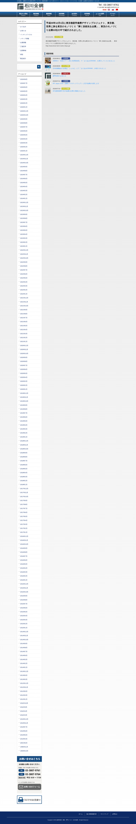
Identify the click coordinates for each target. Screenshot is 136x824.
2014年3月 (23, 659)
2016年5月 (23, 564)
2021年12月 (24, 298)
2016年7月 (23, 556)
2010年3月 (23, 739)
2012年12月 (24, 683)
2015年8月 (23, 600)
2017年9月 (23, 500)
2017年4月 (23, 520)
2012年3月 (23, 695)
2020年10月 (24, 353)
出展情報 (65, 58)
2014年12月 (24, 631)
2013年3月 (23, 679)
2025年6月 (23, 131)
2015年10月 (24, 592)
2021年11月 (24, 302)
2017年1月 (23, 532)
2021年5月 (23, 325)
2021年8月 (23, 314)
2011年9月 (23, 707)
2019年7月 (23, 413)
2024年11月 (24, 159)
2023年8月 (23, 218)
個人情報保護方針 (91, 814)
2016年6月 (23, 560)
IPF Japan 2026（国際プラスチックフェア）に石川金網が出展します (76, 83)
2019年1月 (23, 437)
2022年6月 (23, 274)
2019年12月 (24, 393)
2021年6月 (23, 321)
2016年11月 (24, 540)
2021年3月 (23, 333)
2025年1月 (23, 151)
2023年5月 (23, 230)
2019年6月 (23, 417)
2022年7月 (23, 270)
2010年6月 (23, 731)
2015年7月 (23, 604)
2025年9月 (23, 119)
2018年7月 (23, 461)
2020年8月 (23, 361)
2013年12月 (24, 671)
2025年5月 (23, 135)
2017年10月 (24, 496)
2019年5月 (23, 421)
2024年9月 (23, 166)
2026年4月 (23, 95)
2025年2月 (23, 147)
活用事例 (23, 50)
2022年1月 (23, 294)
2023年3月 (23, 238)
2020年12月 (24, 345)
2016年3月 (23, 572)
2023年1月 (23, 246)
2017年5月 (23, 516)
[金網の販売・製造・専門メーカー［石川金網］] (30, 9)
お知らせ (65, 73)
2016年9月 (23, 548)
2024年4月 (23, 186)
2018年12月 (24, 441)
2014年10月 (24, 639)
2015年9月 (23, 596)
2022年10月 (24, 258)
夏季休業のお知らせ (59, 76)
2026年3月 (23, 99)
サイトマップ (104, 814)
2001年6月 (23, 743)
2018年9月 (23, 453)
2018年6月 (23, 465)
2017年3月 (23, 524)
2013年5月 (23, 675)
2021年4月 (23, 329)
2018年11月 (24, 445)
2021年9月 (23, 310)
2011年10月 (24, 703)
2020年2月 (23, 385)
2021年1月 (23, 341)
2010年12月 (24, 719)
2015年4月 (23, 616)
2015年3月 (23, 620)
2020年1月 (23, 389)
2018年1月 (23, 484)
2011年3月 (23, 715)
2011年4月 (23, 711)
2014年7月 (23, 651)
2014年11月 (24, 635)
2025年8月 (23, 123)
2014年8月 (23, 647)
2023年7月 (23, 222)
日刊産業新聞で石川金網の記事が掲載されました (69, 91)
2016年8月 (23, 552)
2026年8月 (23, 79)
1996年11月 (24, 747)
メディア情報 (58, 37)
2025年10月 (24, 115)
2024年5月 (23, 182)
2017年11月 (24, 492)
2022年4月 (23, 282)
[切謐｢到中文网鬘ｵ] (117, 9)
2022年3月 (23, 286)
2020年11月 (24, 349)
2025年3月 (23, 143)
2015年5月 (23, 612)
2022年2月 (23, 290)
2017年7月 (23, 508)
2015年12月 (24, 584)
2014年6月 (23, 655)
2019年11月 (24, 397)
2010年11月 (24, 723)
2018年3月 (23, 477)
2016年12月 (24, 536)
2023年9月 (23, 214)
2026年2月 (23, 103)
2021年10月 (24, 306)
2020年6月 (23, 369)
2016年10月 (24, 544)
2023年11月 (24, 206)
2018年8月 (23, 457)
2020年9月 (23, 357)
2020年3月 (23, 381)
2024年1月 (23, 198)
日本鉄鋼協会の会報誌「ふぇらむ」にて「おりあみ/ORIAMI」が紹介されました (79, 68)
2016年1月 (23, 580)
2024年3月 (23, 190)
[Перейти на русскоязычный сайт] (113, 9)
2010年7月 (23, 727)
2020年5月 (23, 373)
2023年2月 (23, 242)
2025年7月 (23, 127)
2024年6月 (23, 178)
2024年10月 (24, 163)
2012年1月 (23, 699)
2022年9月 (23, 262)
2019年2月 (23, 433)
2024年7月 (23, 174)
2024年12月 (24, 155)
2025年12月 (24, 111)
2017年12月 (24, 488)
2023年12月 (24, 202)
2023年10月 (24, 210)
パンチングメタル (26, 34)
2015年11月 (24, 588)
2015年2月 (23, 624)
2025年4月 (23, 139)
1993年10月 (24, 751)
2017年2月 (23, 528)
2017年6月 (23, 512)
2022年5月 (23, 278)
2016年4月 (23, 568)
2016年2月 (23, 576)
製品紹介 (23, 58)
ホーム (81, 814)
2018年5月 (23, 469)
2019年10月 (24, 401)
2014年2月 (23, 663)
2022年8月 (23, 266)
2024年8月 (23, 171)
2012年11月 (24, 687)
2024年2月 (23, 194)
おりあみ (23, 26)
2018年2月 (23, 480)
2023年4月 (23, 234)
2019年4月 (23, 425)
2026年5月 (23, 91)
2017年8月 (23, 504)
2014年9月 (23, 643)
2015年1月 (23, 628)
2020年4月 (23, 377)
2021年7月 (23, 318)
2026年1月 (23, 107)
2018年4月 (23, 472)
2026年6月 (23, 87)
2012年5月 (23, 691)
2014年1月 (23, 667)
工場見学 (23, 46)
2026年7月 (23, 83)
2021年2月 (23, 337)
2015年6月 (23, 608)
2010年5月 (23, 735)
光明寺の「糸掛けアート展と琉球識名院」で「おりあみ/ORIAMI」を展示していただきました (84, 61)
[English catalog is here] (109, 9)
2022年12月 (24, 250)
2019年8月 (23, 409)
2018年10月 (24, 449)
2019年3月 (23, 429)
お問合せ (114, 814)
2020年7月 (23, 365)
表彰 (21, 54)
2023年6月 (23, 226)
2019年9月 (23, 405)
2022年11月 (24, 254)
